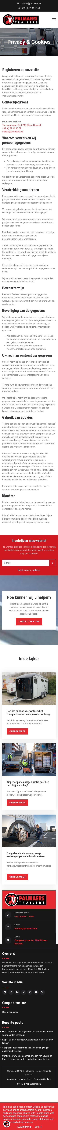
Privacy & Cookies (42, 1079)
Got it (38, 1127)
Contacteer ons (29, 621)
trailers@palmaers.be (12, 131)
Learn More (24, 1127)
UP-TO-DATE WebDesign (29, 1084)
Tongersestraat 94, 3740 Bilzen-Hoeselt (21, 125)
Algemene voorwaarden (18, 1079)
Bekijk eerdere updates (29, 570)
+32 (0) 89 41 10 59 (11, 128)
